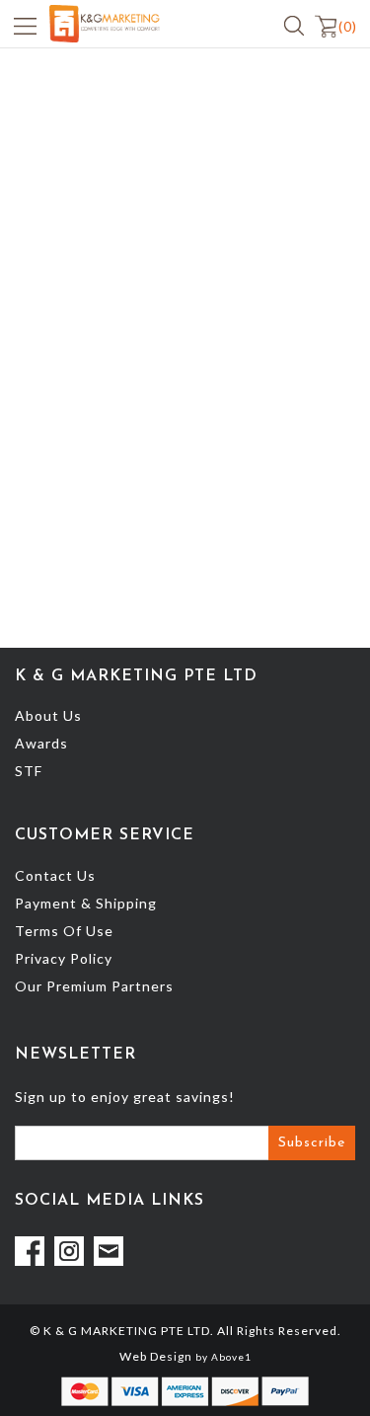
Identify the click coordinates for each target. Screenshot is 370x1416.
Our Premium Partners (94, 986)
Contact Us (55, 875)
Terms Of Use (64, 930)
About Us (48, 715)
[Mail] (108, 1251)
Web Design (155, 1356)
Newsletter (75, 1054)
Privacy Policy (63, 958)
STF (28, 770)
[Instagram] (69, 1251)
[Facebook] (29, 1251)
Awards (41, 743)
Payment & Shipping (86, 903)
